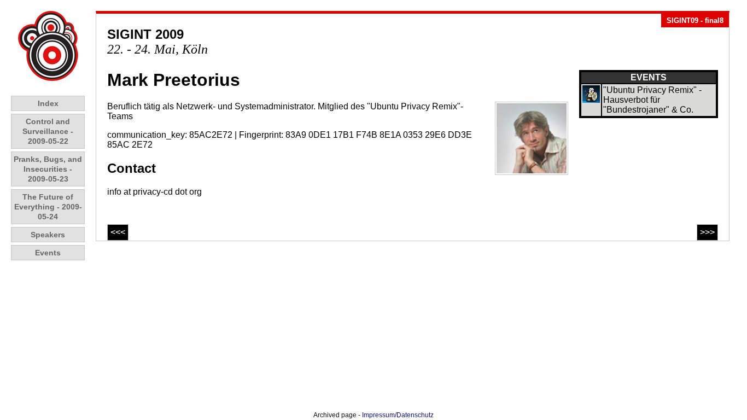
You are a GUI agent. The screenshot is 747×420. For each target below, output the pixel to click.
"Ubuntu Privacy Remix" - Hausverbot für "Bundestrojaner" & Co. (652, 99)
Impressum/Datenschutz (398, 415)
